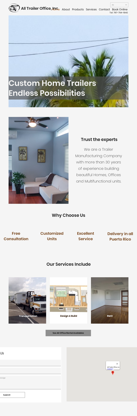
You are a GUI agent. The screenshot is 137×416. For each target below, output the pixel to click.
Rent (110, 316)
